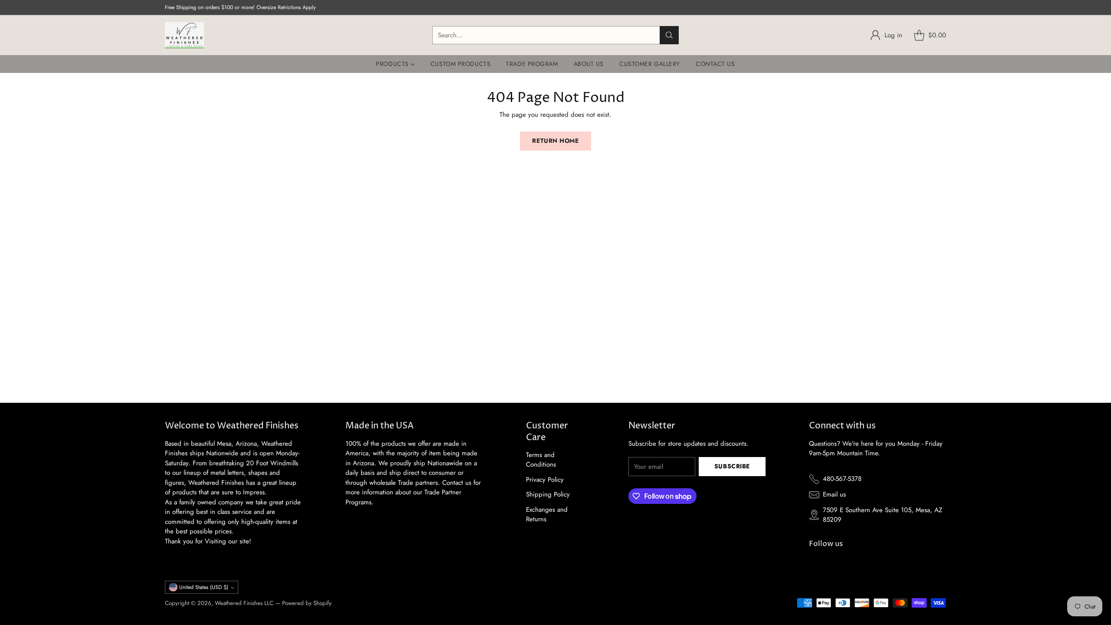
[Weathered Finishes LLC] (184, 35)
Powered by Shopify (307, 603)
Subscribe (732, 466)
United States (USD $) (203, 587)
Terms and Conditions (541, 460)
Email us (834, 494)
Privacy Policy (545, 479)
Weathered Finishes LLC (244, 603)
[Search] (669, 35)
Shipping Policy (548, 494)
